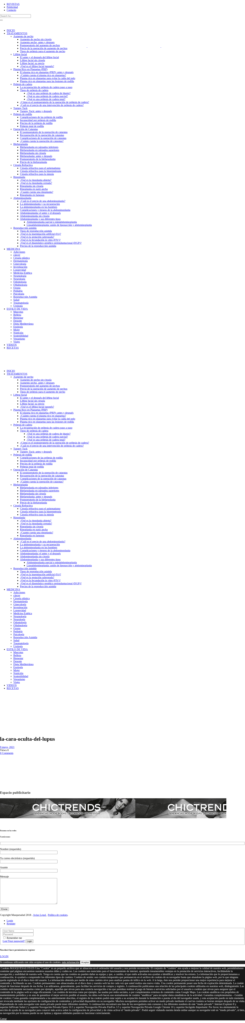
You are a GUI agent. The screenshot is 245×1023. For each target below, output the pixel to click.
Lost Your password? (14, 941)
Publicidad (12, 7)
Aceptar (85, 962)
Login (10, 920)
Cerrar (3, 1018)
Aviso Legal (39, 915)
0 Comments (6, 753)
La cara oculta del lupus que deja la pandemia (8, 704)
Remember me (14, 938)
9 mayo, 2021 (7, 747)
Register (11, 923)
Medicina (12, 696)
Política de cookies (58, 915)
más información (70, 962)
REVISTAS (13, 4)
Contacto (11, 10)
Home (3, 696)
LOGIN (4, 956)
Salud (4, 699)
